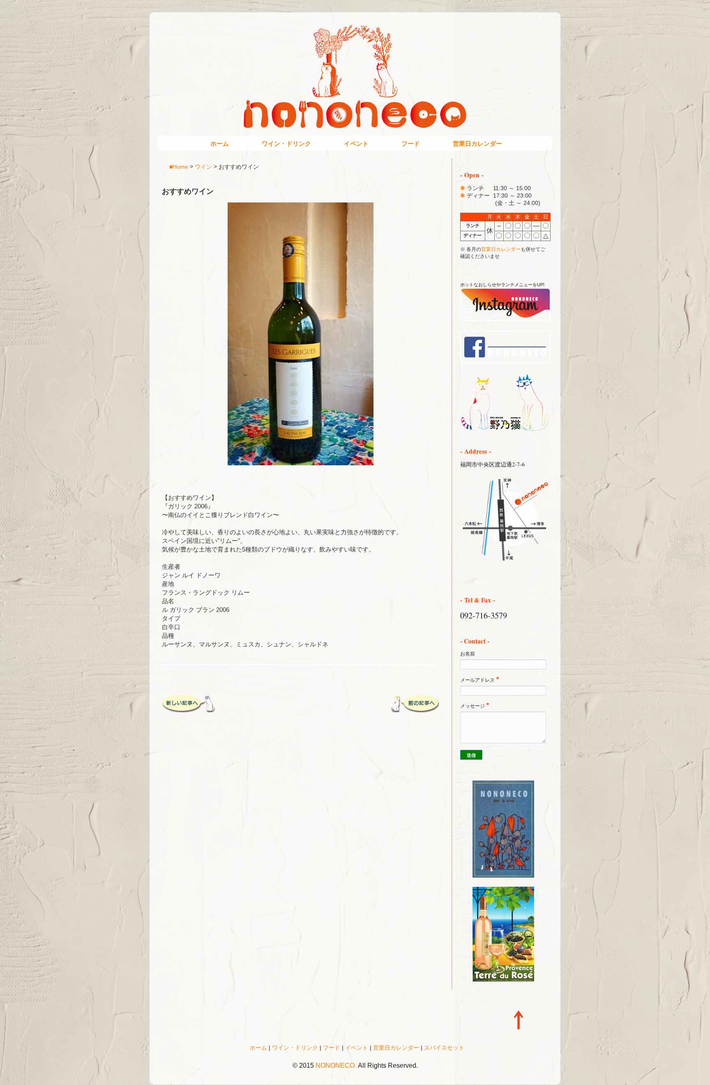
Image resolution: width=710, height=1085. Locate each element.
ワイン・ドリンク (286, 143)
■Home (178, 166)
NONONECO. (336, 1065)
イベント (356, 143)
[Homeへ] (505, 429)
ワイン (203, 166)
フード (410, 143)
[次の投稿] (188, 709)
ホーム (219, 143)
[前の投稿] (412, 709)
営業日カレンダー (477, 143)
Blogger (372, 1077)
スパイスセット (444, 1047)
